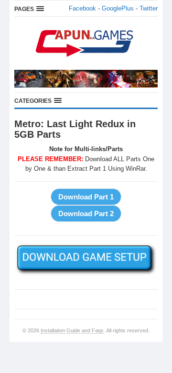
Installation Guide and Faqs (72, 330)
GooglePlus (118, 8)
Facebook (82, 8)
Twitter (149, 8)
